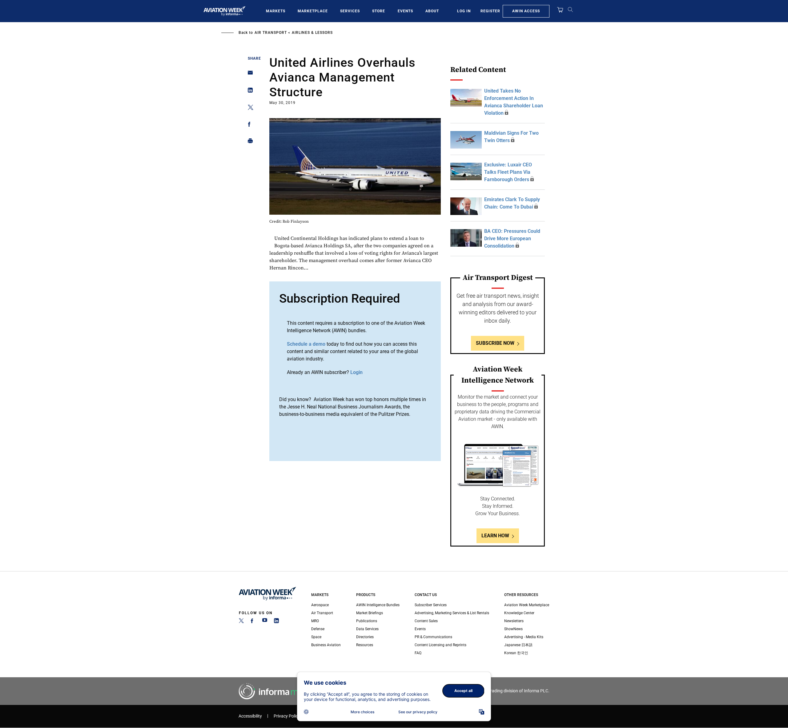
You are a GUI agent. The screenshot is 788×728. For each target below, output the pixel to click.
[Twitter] (241, 622)
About (432, 11)
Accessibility (250, 716)
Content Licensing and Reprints (440, 645)
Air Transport (271, 32)
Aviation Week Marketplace (526, 605)
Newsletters (514, 621)
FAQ (418, 653)
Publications (366, 621)
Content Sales (426, 621)
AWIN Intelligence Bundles (378, 605)
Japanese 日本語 (518, 645)
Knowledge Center (519, 613)
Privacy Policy (287, 716)
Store (378, 11)
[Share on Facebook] (248, 125)
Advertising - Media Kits (523, 637)
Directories (365, 637)
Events (405, 11)
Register (490, 11)
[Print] (248, 142)
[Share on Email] (248, 74)
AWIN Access (526, 11)
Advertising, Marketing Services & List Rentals (452, 613)
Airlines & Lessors (312, 32)
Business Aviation (326, 645)
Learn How (495, 536)
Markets (275, 11)
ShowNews (513, 629)
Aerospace (320, 605)
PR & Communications (433, 637)
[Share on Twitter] (248, 108)
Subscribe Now (495, 343)
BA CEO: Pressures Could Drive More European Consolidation (512, 238)
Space (316, 637)
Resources (364, 645)
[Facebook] (253, 622)
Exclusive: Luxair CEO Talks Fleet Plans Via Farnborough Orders (508, 172)
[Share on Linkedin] (248, 91)
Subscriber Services (431, 605)
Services (350, 11)
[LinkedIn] (276, 622)
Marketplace (313, 11)
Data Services (367, 629)
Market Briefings (369, 613)
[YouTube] (264, 622)
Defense (317, 629)
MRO (315, 621)
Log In (464, 11)
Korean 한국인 (516, 653)
